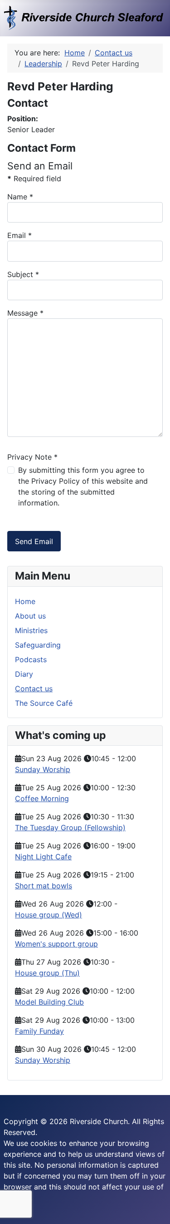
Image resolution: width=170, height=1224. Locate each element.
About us (30, 615)
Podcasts (31, 659)
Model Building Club (49, 1001)
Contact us (34, 688)
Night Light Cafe (43, 856)
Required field (34, 178)
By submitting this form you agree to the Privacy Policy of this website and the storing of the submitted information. (83, 486)
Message (25, 312)
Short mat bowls (43, 885)
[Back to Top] (154, 1207)
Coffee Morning (42, 798)
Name (20, 196)
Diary (24, 674)
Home (25, 601)
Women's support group (56, 943)
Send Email (34, 541)
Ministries (31, 630)
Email (19, 235)
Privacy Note (32, 456)
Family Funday (39, 1031)
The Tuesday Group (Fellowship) (70, 827)
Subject (23, 274)
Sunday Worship (42, 769)
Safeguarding (38, 644)
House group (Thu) (47, 972)
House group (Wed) (48, 914)
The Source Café (44, 703)
